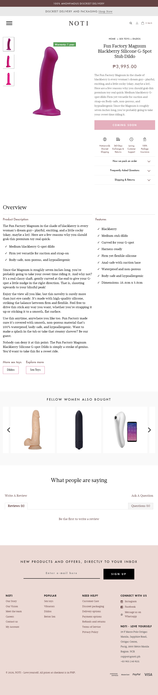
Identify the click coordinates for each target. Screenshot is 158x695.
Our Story (11, 601)
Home (112, 38)
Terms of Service (91, 627)
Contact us (12, 622)
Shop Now (105, 12)
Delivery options (91, 611)
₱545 (79, 421)
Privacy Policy (90, 632)
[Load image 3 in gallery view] (8, 79)
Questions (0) (140, 506)
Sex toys (48, 601)
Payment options (92, 617)
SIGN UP (118, 574)
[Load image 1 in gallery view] (8, 44)
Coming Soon (125, 125)
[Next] (149, 430)
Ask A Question (142, 495)
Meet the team (14, 611)
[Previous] (9, 430)
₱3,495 (125, 424)
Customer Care (90, 601)
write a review (89, 519)
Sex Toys (124, 38)
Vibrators (49, 606)
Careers (10, 617)
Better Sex (49, 617)
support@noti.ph (130, 657)
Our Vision (12, 606)
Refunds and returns (94, 622)
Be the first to (79, 519)
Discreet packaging (93, 606)
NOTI (18, 673)
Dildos (137, 38)
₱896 (32, 424)
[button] (131, 23)
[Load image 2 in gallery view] (8, 61)
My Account (12, 627)
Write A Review (16, 495)
